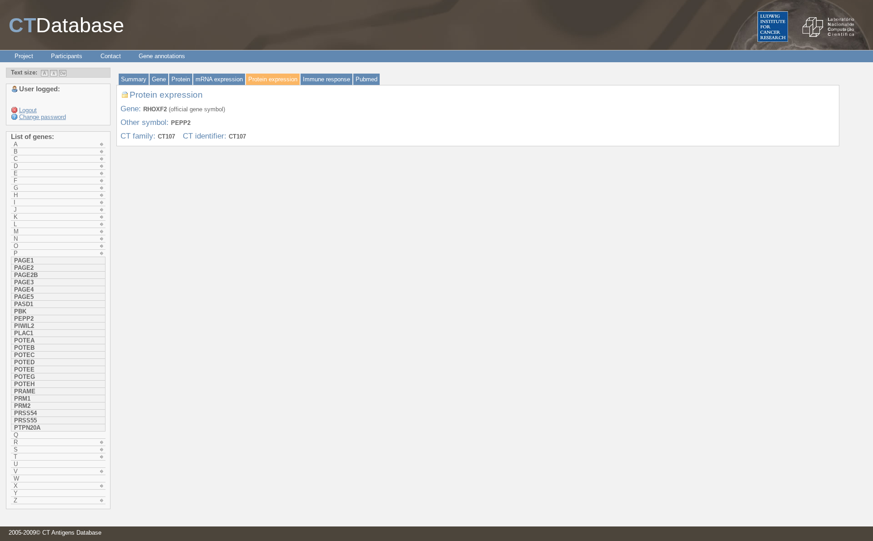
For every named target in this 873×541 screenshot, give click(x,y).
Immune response (326, 79)
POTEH (24, 384)
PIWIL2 (24, 326)
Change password (42, 117)
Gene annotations (162, 56)
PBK (20, 311)
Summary (133, 79)
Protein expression (272, 79)
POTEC (24, 355)
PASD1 (23, 304)
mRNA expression (219, 79)
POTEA (24, 340)
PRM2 (22, 405)
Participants (66, 56)
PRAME (24, 391)
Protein (180, 79)
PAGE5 (24, 296)
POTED (24, 362)
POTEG (24, 376)
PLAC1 (23, 333)
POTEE (24, 369)
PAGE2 (24, 267)
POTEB (24, 347)
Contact (110, 56)
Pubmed (366, 79)
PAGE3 (24, 282)
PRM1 (22, 398)
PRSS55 (25, 420)
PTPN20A (27, 427)
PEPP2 (24, 318)
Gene (159, 79)
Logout (28, 110)
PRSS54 (25, 413)
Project (24, 56)
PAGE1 (24, 260)
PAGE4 (24, 289)
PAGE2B (26, 275)
